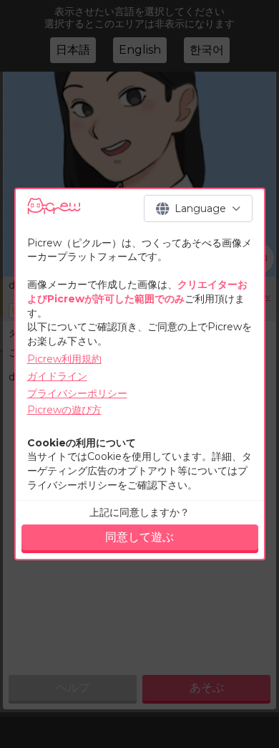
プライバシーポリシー (77, 393)
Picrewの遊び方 (64, 409)
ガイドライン (57, 376)
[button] (198, 208)
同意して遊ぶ (139, 537)
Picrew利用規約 (64, 359)
